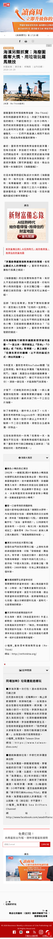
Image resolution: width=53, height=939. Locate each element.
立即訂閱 (45, 844)
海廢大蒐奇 (26, 457)
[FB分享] (20, 41)
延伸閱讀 (26, 670)
